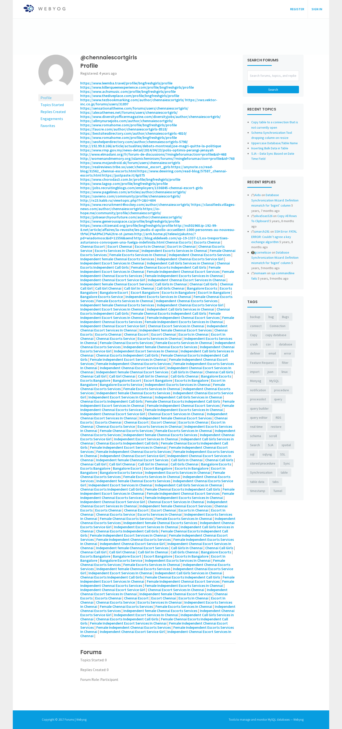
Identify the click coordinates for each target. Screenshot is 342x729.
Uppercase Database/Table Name (274, 143)
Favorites (47, 125)
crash (254, 344)
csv (268, 344)
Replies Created (53, 111)
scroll (273, 436)
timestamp (257, 491)
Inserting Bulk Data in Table (269, 148)
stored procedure (262, 463)
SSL (282, 454)
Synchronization (261, 472)
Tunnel (277, 491)
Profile (46, 97)
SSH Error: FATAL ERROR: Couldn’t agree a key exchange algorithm (274, 236)
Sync (286, 463)
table (284, 472)
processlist (258, 399)
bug (271, 317)
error (287, 353)
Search (255, 445)
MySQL (274, 381)
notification (258, 390)
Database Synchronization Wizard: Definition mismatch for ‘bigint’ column (274, 200)
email (272, 353)
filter (285, 363)
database (285, 344)
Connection (277, 326)
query (278, 399)
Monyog (255, 381)
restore (276, 427)
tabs (275, 482)
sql (252, 454)
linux (285, 372)
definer (255, 353)
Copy (253, 335)
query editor (259, 417)
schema (255, 436)
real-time (256, 427)
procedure (281, 390)
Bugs (285, 317)
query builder (259, 408)
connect (256, 326)
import (254, 372)
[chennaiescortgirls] (55, 74)
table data (257, 482)
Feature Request (262, 363)
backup (255, 317)
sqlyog (267, 454)
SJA (270, 445)
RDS (278, 417)
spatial (286, 445)
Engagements (51, 118)
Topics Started (52, 104)
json (270, 372)
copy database (275, 335)
